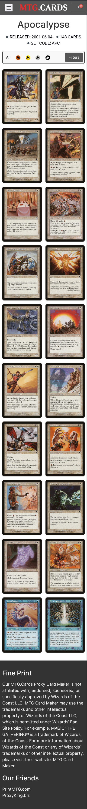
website (43, 759)
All (8, 57)
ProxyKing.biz (16, 795)
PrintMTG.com (16, 789)
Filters (74, 57)
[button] (9, 7)
